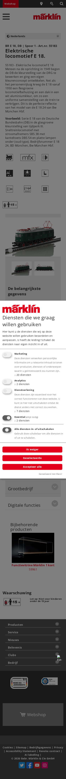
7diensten (22, 411)
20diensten (22, 374)
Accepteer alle (32, 466)
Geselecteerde (32, 458)
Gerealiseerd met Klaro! (50, 474)
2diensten (22, 384)
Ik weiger (32, 449)
